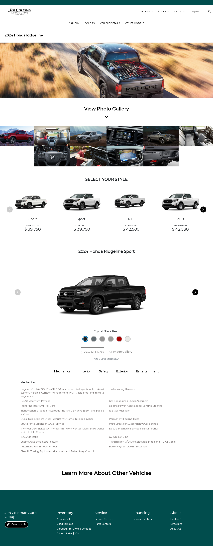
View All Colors (93, 352)
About (175, 513)
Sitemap (66, 550)
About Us (175, 528)
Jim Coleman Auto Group (17, 550)
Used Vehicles (65, 523)
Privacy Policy (39, 550)
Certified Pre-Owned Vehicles (74, 528)
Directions (176, 523)
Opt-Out (103, 550)
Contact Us (18, 524)
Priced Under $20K (68, 533)
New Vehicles (64, 519)
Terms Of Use (53, 550)
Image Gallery (122, 351)
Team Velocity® (161, 551)
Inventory (65, 513)
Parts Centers (103, 523)
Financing (141, 513)
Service (101, 513)
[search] (209, 12)
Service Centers (104, 519)
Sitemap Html (78, 550)
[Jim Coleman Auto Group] (20, 11)
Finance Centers (142, 519)
